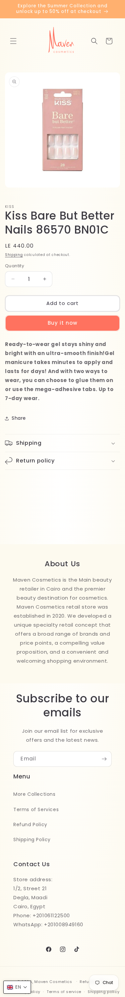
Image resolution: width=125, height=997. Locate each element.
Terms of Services (36, 809)
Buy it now (62, 322)
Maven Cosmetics (53, 981)
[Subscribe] (104, 759)
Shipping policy (104, 991)
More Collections (34, 794)
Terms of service (64, 991)
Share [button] (19, 418)
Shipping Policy (32, 839)
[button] (13, 41)
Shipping (14, 254)
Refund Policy (30, 824)
